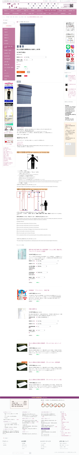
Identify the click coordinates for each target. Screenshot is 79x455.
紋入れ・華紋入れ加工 (66, 429)
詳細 (43, 402)
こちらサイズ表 (20, 142)
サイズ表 (63, 434)
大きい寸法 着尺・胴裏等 (41, 13)
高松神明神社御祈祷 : (32, 327)
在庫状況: (18, 66)
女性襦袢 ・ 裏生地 (62, 10)
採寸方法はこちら (20, 144)
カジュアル (56, 13)
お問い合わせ (24, 445)
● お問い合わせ (6, 165)
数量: (17, 68)
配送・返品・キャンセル (64, 445)
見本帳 (70, 13)
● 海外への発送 (6, 155)
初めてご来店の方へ (63, 443)
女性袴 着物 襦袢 (16, 13)
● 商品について (6, 156)
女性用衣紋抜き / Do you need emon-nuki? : (32, 273)
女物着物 (32, 10)
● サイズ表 (5, 150)
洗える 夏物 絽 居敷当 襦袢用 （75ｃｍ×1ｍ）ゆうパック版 (45, 379)
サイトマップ (24, 446)
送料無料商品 (63, 13)
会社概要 (23, 443)
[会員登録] (70, 34)
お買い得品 (24, 13)
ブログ (23, 448)
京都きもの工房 (68, 124)
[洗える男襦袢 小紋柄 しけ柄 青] (27, 34)
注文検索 (42, 445)
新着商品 (9, 25)
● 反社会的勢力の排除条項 (8, 162)
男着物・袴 (26, 10)
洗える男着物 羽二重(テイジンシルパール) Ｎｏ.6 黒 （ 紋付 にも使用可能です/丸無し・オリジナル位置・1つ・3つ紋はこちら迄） (72, 93)
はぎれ (63, 425)
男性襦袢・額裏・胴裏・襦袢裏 (50, 10)
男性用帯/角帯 (6, 13)
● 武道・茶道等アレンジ (7, 151)
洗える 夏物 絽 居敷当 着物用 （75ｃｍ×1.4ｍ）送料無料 (44, 362)
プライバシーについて (64, 448)
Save (26, 75)
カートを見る (43, 443)
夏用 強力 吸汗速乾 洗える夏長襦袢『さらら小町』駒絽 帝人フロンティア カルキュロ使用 (72, 78)
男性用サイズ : (20, 57)
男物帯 (63, 416)
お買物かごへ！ (21, 72)
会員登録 (4, 445)
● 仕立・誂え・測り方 (7, 149)
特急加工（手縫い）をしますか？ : (20, 61)
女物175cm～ (6, 132)
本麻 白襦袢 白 (33, 309)
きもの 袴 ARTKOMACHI (8, 138)
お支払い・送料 (62, 446)
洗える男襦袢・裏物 (22, 16)
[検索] (14, 23)
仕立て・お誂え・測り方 (66, 432)
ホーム (4, 16)
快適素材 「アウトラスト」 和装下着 (39, 290)
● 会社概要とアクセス (7, 164)
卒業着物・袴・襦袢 (65, 422)
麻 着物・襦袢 (31, 13)
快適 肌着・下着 (71, 10)
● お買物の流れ (6, 147)
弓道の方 (12, 10)
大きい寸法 (64, 426)
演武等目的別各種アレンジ (66, 435)
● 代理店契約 (5, 160)
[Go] (30, 453)
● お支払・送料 (6, 154)
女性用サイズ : (32, 263)
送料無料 (63, 427)
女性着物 (63, 417)
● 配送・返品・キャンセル (8, 152)
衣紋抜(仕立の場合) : (32, 318)
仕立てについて (20, 143)
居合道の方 (19, 10)
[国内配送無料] (22, 366)
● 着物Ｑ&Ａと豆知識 (7, 157)
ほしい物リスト (44, 446)
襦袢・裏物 (64, 419)
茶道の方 (6, 10)
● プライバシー (6, 161)
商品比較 (42, 448)
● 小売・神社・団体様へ (7, 159)
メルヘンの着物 (9, 144)
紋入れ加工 (39, 10)
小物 (49, 13)
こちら (30, 423)
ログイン (4, 443)
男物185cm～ (11, 132)
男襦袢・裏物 (64, 415)
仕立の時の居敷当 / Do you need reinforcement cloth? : (32, 268)
